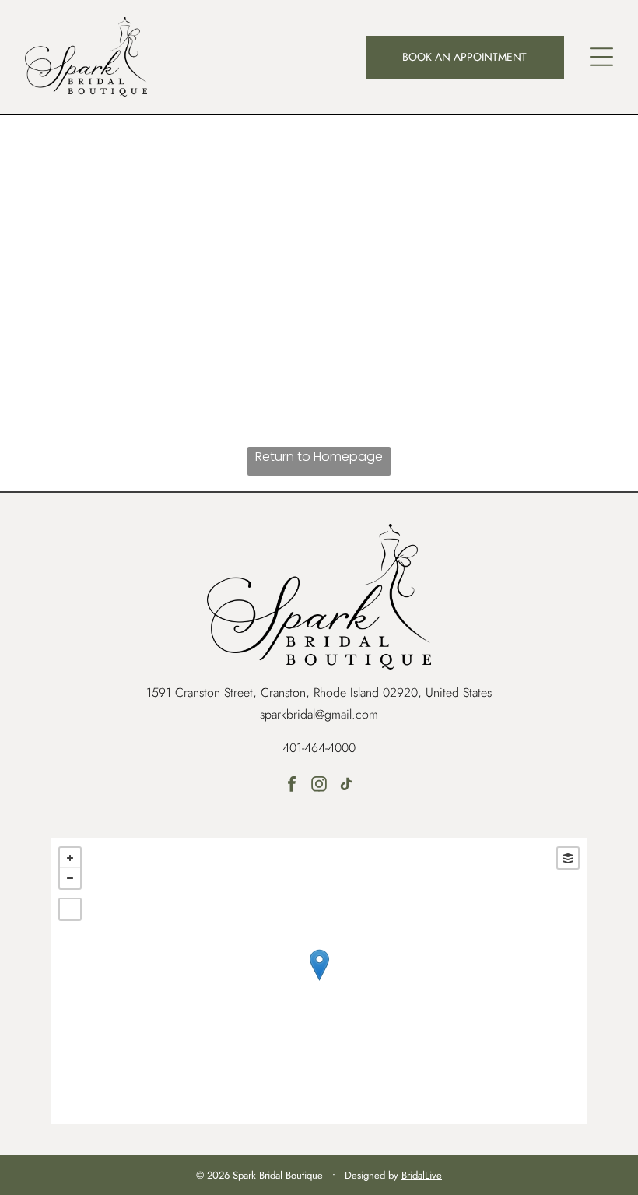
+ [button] (70, 858)
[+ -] (319, 981)
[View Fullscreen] (70, 909)
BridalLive (421, 1175)
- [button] (70, 878)
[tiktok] (346, 786)
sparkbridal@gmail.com (319, 714)
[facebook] (291, 786)
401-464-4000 (319, 748)
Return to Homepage (319, 457)
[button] (601, 57)
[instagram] (319, 786)
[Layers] (568, 858)
